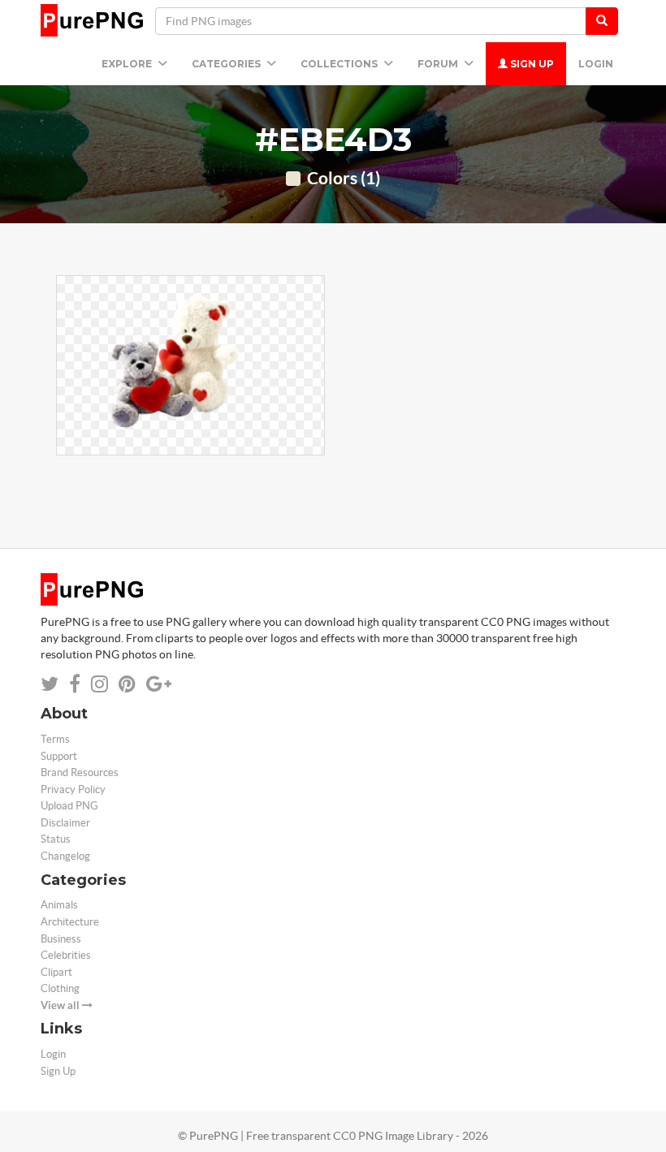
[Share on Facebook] (74, 684)
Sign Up (531, 64)
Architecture (70, 922)
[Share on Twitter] (49, 684)
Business (61, 939)
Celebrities (66, 955)
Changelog (65, 856)
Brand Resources (80, 772)
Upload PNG (69, 806)
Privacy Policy (73, 789)
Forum (439, 64)
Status (56, 839)
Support (59, 756)
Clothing (60, 988)
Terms (55, 739)
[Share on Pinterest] (127, 684)
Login (595, 64)
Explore (128, 64)
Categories (227, 64)
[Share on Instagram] (99, 684)
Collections (340, 64)
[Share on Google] (158, 684)
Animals (59, 905)
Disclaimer (65, 823)
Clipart (56, 972)
